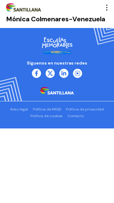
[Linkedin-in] (63, 73)
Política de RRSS (47, 109)
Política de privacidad (85, 109)
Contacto (75, 116)
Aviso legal (19, 109)
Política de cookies (46, 116)
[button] (107, 7)
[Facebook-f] (36, 73)
